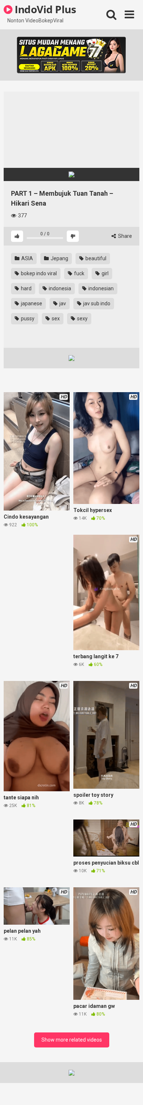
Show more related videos (71, 1040)
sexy (82, 318)
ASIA (26, 258)
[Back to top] (129, 1090)
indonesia (59, 288)
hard (26, 288)
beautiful (95, 258)
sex (55, 318)
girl (104, 273)
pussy (27, 318)
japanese (31, 303)
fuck (78, 273)
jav (62, 303)
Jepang (59, 258)
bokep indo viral (38, 273)
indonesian (100, 288)
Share (124, 236)
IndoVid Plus (44, 9)
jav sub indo (96, 303)
